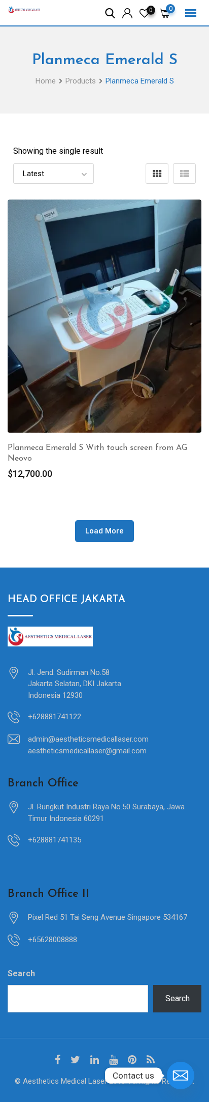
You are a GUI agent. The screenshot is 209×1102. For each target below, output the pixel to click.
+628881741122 (54, 716)
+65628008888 (52, 939)
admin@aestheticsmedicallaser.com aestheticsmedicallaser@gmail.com (88, 744)
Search (21, 973)
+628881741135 (54, 839)
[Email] (180, 1075)
